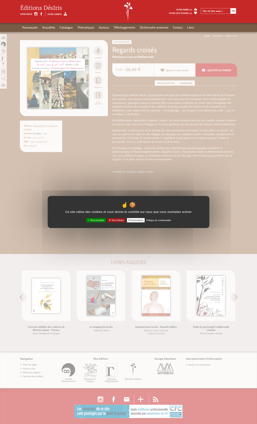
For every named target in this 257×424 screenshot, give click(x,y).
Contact (178, 27)
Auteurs (104, 27)
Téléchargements (124, 27)
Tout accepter (97, 220)
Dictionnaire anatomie (154, 27)
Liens (190, 27)
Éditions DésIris (41, 8)
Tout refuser (117, 220)
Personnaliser (135, 220)
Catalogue (66, 27)
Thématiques (85, 27)
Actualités (48, 27)
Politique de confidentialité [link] (158, 220)
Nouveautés (30, 27)
